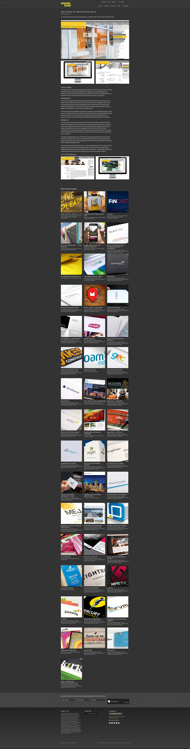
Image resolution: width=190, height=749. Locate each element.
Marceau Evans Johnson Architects (71, 526)
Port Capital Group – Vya (71, 214)
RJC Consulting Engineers (95, 401)
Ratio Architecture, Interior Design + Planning (115, 246)
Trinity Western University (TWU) (68, 495)
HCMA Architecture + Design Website (93, 246)
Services (106, 6)
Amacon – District (115, 432)
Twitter (109, 723)
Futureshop (66, 557)
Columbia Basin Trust (93, 276)
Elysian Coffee (67, 588)
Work (119, 6)
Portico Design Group (70, 432)
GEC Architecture (114, 370)
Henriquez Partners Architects (92, 495)
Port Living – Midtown (93, 307)
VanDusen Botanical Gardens (92, 433)
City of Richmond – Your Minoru (71, 246)
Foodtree (88, 650)
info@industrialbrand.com (113, 717)
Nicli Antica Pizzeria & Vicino (116, 557)
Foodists (111, 650)
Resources (125, 6)
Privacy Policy (64, 742)
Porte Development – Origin (93, 464)
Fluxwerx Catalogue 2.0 (71, 276)
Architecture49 (113, 307)
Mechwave (65, 401)
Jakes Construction (69, 370)
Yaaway (64, 619)
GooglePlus (116, 723)
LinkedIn (114, 723)
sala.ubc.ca (73, 154)
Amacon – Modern (114, 401)
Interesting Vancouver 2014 (94, 215)
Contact (114, 2)
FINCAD (110, 214)
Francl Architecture (70, 307)
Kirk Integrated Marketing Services (69, 682)
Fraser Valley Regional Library (117, 620)
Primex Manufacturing (116, 526)
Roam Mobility (90, 370)
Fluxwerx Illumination (70, 339)
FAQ (109, 2)
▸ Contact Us (115, 714)
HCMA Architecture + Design (116, 339)
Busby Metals (89, 339)
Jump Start (104, 2)
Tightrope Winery (91, 588)
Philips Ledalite (90, 557)
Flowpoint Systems (115, 463)
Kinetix (110, 588)
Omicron (111, 276)
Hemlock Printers (68, 650)
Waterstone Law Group (117, 494)
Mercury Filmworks (92, 619)
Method (113, 6)
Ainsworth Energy (68, 463)
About (100, 6)
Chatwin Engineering (93, 526)
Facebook (112, 723)
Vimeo (119, 723)
